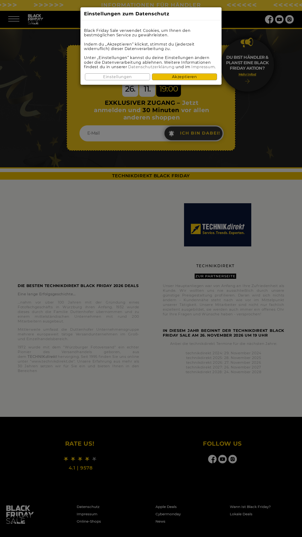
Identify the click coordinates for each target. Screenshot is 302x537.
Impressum (203, 67)
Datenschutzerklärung (151, 67)
